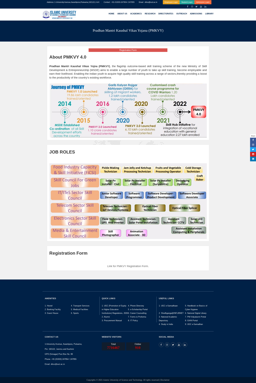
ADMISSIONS (196, 14)
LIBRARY (209, 14)
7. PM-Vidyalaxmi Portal (195, 317)
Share (253, 136)
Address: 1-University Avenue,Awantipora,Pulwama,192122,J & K (73, 2)
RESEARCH (150, 14)
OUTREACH (181, 14)
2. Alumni (106, 317)
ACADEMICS (136, 14)
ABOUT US (122, 14)
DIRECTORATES (165, 14)
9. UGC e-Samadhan (194, 324)
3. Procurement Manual (112, 320)
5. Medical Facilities (79, 309)
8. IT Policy (133, 320)
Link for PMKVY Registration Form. (128, 266)
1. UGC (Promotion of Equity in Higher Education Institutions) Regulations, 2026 (115, 309)
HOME (111, 14)
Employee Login (171, 2)
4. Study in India (166, 324)
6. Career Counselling (137, 313)
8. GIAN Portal (191, 320)
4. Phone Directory (136, 306)
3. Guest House (51, 313)
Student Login (187, 2)
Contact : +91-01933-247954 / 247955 (119, 2)
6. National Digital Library (196, 313)
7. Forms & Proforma (137, 317)
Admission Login (203, 2)
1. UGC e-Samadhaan (168, 306)
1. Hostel (48, 306)
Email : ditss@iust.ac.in (148, 2)
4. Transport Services (80, 306)
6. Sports (75, 313)
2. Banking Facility (53, 309)
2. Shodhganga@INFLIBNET (171, 313)
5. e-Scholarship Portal (138, 309)
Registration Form (128, 50)
